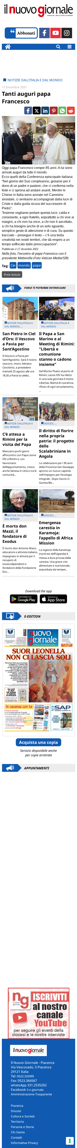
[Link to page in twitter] (36, 110)
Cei (13, 265)
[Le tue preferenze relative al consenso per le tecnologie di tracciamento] (70, 1141)
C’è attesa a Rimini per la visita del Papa (16, 439)
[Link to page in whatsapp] (62, 110)
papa (37, 265)
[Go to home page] (8, 47)
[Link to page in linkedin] (45, 110)
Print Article (12, 275)
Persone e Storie (22, 1127)
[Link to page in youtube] (55, 33)
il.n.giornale (35, 1090)
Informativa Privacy (24, 1143)
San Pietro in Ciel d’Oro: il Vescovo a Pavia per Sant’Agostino (19, 341)
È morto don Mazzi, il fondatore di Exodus (14, 533)
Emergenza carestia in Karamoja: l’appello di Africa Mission (56, 533)
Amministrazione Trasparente (31, 1094)
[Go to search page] (58, 47)
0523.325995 (25, 1076)
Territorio (17, 1121)
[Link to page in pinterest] (53, 110)
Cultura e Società (22, 1116)
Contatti (16, 1137)
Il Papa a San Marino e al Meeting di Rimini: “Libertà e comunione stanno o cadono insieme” (57, 349)
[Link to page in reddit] (71, 110)
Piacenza (17, 1106)
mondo (24, 265)
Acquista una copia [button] (38, 742)
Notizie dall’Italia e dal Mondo (35, 80)
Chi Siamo (18, 1132)
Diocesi (16, 1111)
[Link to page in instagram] (66, 33)
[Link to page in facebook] (44, 33)
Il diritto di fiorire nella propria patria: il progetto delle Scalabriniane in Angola (56, 443)
